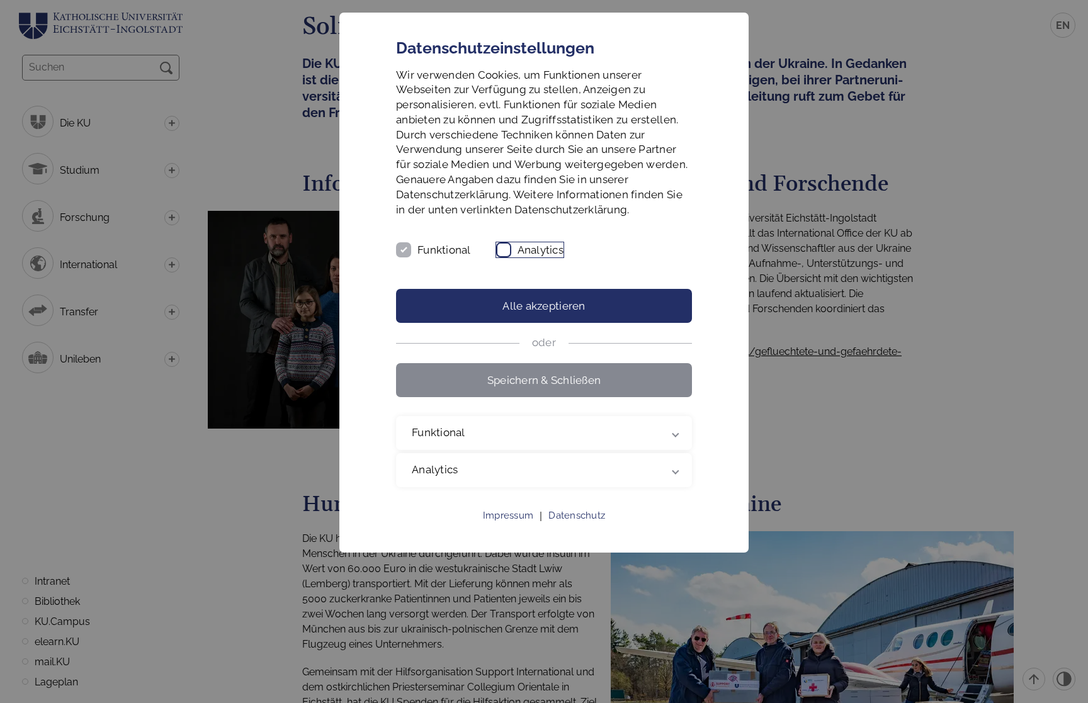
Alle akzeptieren (543, 306)
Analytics (541, 250)
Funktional (444, 250)
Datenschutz (576, 515)
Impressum (508, 515)
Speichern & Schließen (544, 380)
